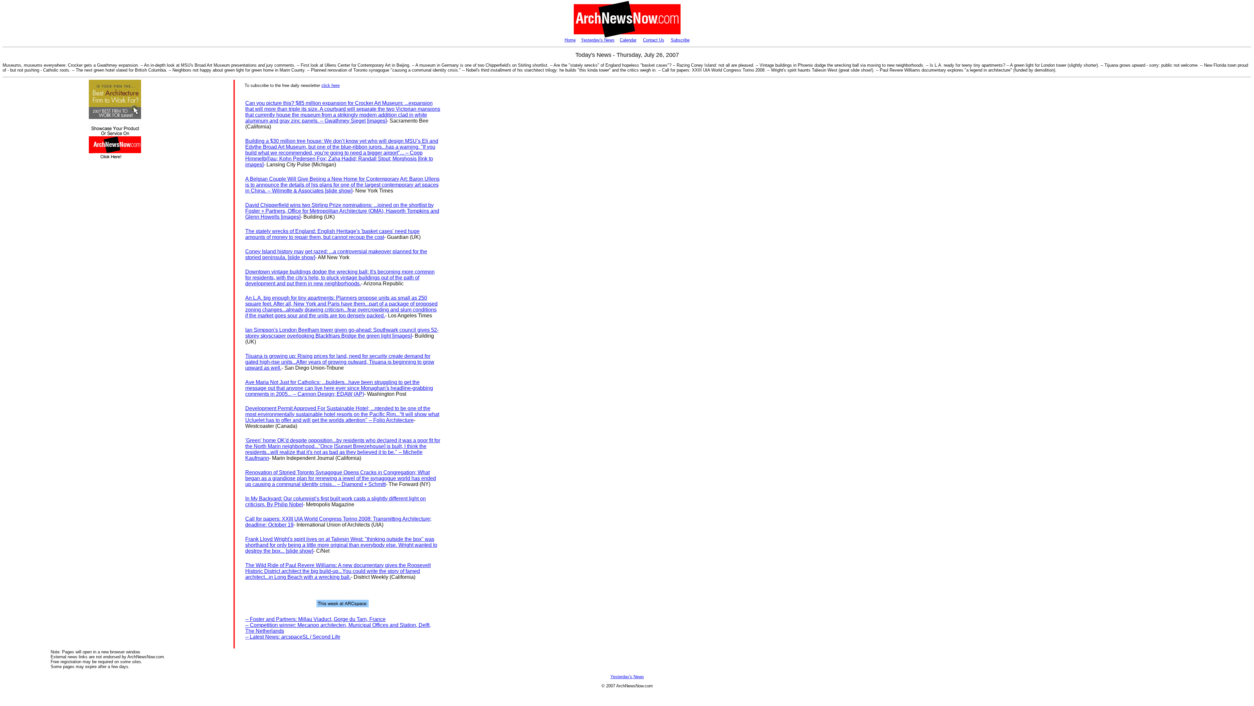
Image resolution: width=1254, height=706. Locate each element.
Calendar (628, 40)
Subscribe (680, 40)
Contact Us (653, 40)
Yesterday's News (598, 40)
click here (330, 85)
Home (570, 40)
